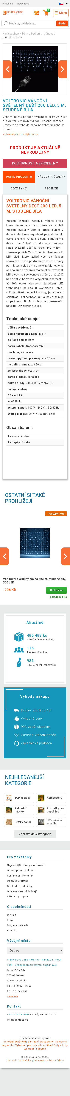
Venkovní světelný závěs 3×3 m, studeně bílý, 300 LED (34, 580)
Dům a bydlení (31, 33)
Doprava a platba (18, 880)
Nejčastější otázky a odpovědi (26, 865)
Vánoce (48, 33)
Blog (10, 920)
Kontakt (12, 930)
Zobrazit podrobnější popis (20, 134)
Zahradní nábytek (35, 1048)
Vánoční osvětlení (15, 1041)
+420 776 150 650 (18, 1014)
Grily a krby (61, 1045)
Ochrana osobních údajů (22, 891)
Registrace (23, 3)
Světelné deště (12, 37)
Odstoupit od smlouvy (21, 870)
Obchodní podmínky (19, 886)
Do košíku (56, 590)
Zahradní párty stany (41, 1041)
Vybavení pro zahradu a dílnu (33, 1045)
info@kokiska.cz (17, 1019)
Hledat (62, 23)
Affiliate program (18, 896)
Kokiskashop (11, 33)
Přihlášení (7, 3)
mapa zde (12, 996)
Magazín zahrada (18, 925)
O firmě (11, 914)
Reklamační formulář (20, 875)
